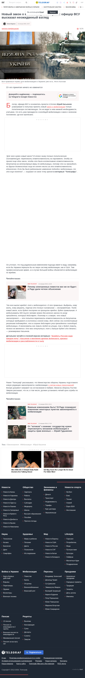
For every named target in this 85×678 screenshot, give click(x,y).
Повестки (28, 576)
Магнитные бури (72, 561)
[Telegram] (64, 2)
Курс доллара (50, 509)
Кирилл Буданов (51, 594)
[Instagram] (73, 2)
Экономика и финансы (50, 488)
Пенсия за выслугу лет (10, 643)
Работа (27, 495)
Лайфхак (69, 557)
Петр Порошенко (51, 598)
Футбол (69, 492)
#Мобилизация (26, 445)
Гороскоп (69, 539)
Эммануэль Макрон (52, 587)
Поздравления (72, 564)
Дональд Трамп (51, 580)
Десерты (27, 632)
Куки (41, 12)
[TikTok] (76, 2)
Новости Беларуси (52, 557)
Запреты (69, 589)
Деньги (48, 494)
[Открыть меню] (3, 2)
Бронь (26, 580)
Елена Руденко (11, 23)
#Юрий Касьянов (39, 445)
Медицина (28, 506)
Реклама (38, 661)
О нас (4, 658)
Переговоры (8, 586)
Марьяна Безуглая (52, 605)
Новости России (51, 546)
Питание (27, 542)
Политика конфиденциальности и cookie (24, 658)
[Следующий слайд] (83, 7)
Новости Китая (51, 553)
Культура (69, 553)
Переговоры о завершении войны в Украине (21, 7)
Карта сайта (21, 664)
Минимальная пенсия (11, 638)
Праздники (70, 571)
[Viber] (60, 2)
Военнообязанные (31, 587)
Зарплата (28, 492)
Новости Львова (9, 506)
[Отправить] (26, 2)
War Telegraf (32, 283)
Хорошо (53, 12)
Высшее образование (32, 514)
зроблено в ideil (77, 669)
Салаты (27, 636)
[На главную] (42, 2)
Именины (70, 596)
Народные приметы (74, 582)
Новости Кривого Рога (9, 515)
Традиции (70, 586)
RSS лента (62, 664)
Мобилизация (30, 571)
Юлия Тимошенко (52, 602)
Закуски (27, 639)
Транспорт (49, 498)
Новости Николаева (11, 527)
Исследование (30, 553)
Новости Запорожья (11, 510)
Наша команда (7, 664)
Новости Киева (9, 492)
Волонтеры (7, 593)
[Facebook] (57, 2)
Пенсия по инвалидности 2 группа (9, 627)
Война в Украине (10, 571)
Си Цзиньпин (50, 584)
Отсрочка (27, 584)
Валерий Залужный (52, 591)
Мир (46, 534)
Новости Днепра (9, 499)
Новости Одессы (9, 503)
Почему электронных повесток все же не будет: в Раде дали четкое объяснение (52, 288)
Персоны (48, 571)
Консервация (29, 625)
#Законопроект (13, 445)
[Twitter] (70, 2)
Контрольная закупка (52, 7)
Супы (26, 628)
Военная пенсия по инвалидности (10, 633)
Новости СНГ (50, 550)
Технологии (7, 539)
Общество (28, 487)
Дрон (5, 550)
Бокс (68, 495)
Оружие (6, 589)
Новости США (50, 542)
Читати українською (10, 29)
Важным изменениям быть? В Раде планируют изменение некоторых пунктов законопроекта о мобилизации (52, 409)
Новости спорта (73, 487)
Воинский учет (29, 591)
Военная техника (9, 596)
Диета (26, 546)
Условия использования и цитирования (17, 661)
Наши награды (51, 661)
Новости (6, 487)
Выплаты (27, 499)
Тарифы (48, 505)
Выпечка (27, 621)
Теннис (69, 499)
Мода (68, 546)
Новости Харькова (10, 495)
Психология (28, 550)
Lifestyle (69, 534)
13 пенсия (7, 621)
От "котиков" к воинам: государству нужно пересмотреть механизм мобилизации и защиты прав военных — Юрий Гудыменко (50, 428)
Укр (82, 2)
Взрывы (6, 582)
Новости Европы (51, 539)
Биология (7, 546)
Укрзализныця (50, 513)
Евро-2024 (70, 506)
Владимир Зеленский (53, 576)
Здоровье (28, 534)
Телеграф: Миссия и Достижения (41, 664)
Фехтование (71, 510)
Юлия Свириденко (52, 609)
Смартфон (7, 553)
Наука (5, 534)
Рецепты (27, 616)
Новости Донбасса (10, 519)
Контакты (63, 661)
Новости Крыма (9, 523)
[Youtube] (67, 2)
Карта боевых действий (8, 577)
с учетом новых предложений (61, 385)
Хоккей (69, 503)
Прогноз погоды (30, 521)
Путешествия (71, 550)
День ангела (71, 593)
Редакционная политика (53, 658)
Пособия (27, 517)
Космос (6, 542)
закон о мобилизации (56, 107)
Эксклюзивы (71, 7)
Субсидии (28, 503)
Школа (26, 510)
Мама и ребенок (30, 539)
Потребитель (71, 542)
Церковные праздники (70, 577)
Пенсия (5, 616)
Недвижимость (51, 502)
